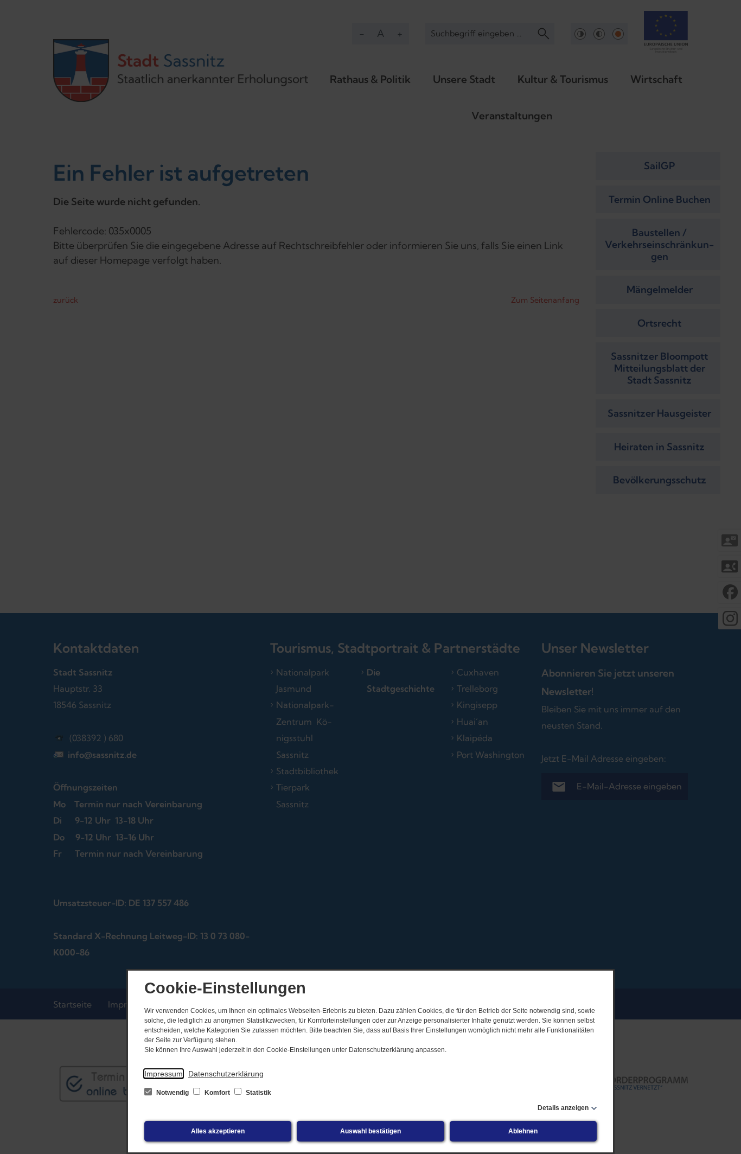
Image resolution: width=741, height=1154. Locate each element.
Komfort (217, 1092)
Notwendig (172, 1092)
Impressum (163, 1073)
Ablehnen (523, 1131)
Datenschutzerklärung (226, 1073)
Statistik (257, 1092)
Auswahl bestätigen (370, 1131)
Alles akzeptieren (218, 1131)
